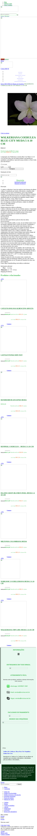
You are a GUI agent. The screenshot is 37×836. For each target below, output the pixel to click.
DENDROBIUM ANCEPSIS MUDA (14, 400)
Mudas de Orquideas (18, 84)
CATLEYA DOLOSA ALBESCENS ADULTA (17, 308)
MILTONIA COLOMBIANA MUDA (14, 541)
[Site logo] (9, 13)
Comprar (12, 169)
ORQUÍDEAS (8, 84)
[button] (9, 324)
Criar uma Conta (5, 825)
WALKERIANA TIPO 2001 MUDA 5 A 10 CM (17, 630)
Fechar (2, 782)
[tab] (20, 180)
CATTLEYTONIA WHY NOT (12, 355)
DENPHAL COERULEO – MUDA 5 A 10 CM (17, 446)
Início (2, 84)
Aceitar (3, 831)
